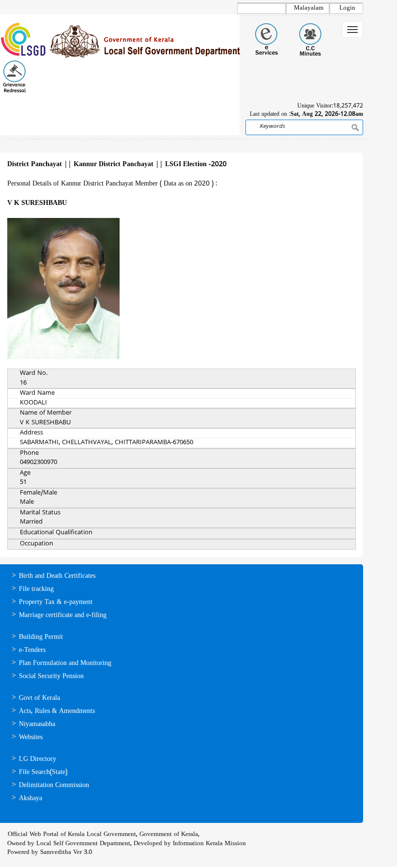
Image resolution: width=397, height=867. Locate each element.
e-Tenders (32, 650)
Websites (31, 737)
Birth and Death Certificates (57, 576)
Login (347, 8)
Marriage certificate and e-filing (63, 615)
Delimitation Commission (54, 785)
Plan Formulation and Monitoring (65, 663)
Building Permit (41, 637)
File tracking (36, 589)
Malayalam (308, 8)
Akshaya (30, 798)
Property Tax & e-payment (55, 602)
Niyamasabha (37, 724)
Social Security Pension (51, 676)
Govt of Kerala (39, 698)
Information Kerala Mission (209, 844)
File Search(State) (43, 772)
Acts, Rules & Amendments (57, 711)
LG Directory (37, 759)
